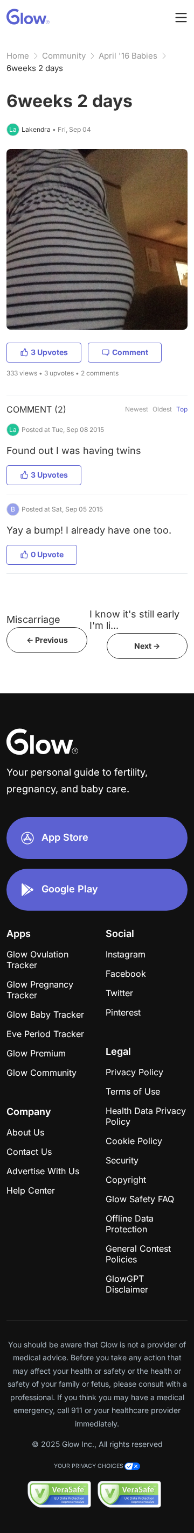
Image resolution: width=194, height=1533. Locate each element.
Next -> (147, 645)
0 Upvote (47, 554)
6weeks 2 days (34, 68)
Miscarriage (33, 619)
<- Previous (47, 639)
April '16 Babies (128, 56)
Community (64, 56)
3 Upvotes (49, 352)
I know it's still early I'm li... (134, 619)
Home (17, 56)
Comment (130, 352)
